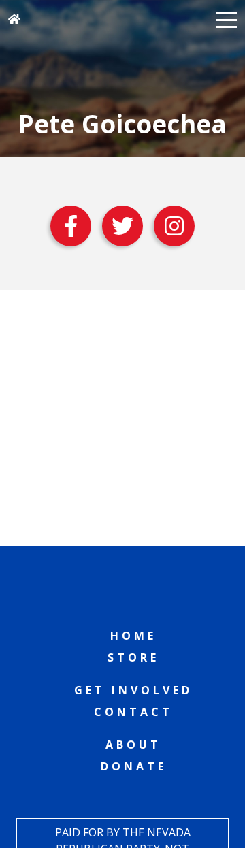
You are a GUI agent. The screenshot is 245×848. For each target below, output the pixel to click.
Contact (133, 711)
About (133, 744)
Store (133, 657)
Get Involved (133, 690)
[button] (226, 19)
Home (133, 635)
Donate (134, 766)
